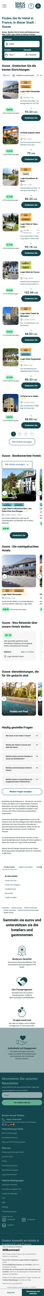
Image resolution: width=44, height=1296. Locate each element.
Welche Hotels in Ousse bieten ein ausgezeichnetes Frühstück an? (19, 780)
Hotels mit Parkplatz (12, 885)
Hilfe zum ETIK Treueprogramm (13, 1142)
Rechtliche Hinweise (9, 1184)
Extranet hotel (7, 1156)
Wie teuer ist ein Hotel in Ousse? (18, 735)
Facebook (11, 1219)
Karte (7, 75)
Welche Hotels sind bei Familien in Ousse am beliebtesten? (19, 757)
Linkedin (10, 1225)
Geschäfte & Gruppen (10, 1170)
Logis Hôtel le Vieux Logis (29, 225)
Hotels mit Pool (10, 880)
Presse (4, 1161)
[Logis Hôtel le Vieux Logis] (10, 222)
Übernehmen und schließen (33, 1292)
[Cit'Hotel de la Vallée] (10, 403)
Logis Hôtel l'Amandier (12, 594)
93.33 (31, 112)
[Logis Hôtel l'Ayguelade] (10, 357)
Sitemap (5, 1207)
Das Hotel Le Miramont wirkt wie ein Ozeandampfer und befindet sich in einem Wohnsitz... (17, 520)
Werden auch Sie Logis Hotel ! (13, 1152)
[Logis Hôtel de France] (10, 270)
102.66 (31, 292)
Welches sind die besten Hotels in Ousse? (19, 769)
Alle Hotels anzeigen (22, 441)
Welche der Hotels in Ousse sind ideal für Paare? (18, 746)
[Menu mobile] (4, 6)
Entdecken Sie (31, 118)
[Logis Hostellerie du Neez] (10, 177)
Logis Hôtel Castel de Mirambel (29, 314)
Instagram (31, 1219)
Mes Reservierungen (9, 1133)
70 (31, 153)
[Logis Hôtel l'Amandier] (10, 90)
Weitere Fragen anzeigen (21, 791)
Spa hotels (9, 893)
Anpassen (11, 1292)
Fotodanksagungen (9, 1211)
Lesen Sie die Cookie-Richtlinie (12, 1283)
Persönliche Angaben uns (11, 1189)
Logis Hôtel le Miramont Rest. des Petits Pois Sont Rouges (17, 510)
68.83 (31, 334)
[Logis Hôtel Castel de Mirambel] (10, 316)
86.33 (31, 199)
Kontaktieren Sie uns (9, 1137)
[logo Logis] (20, 5)
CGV (3, 1198)
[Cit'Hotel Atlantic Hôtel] (10, 135)
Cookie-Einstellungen (10, 1193)
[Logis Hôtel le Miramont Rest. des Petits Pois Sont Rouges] (19, 485)
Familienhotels (10, 889)
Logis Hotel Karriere (9, 1174)
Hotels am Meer (11, 897)
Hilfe (3, 1202)
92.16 (31, 247)
